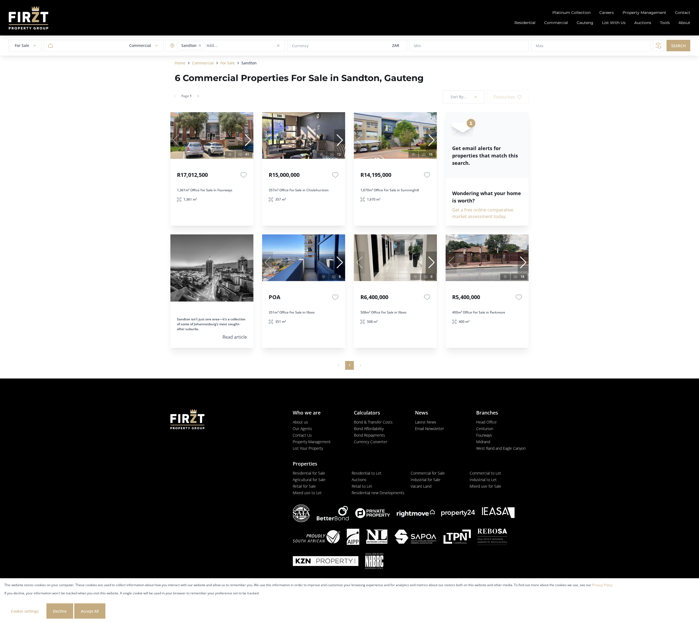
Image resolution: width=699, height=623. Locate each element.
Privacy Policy (602, 585)
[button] (200, 45)
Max (540, 45)
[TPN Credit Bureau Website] (457, 537)
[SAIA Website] (301, 513)
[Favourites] (243, 175)
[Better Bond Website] (333, 513)
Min (417, 45)
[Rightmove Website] (416, 513)
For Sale (227, 62)
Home (180, 62)
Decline (60, 611)
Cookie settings (25, 611)
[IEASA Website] (498, 513)
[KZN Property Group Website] (326, 561)
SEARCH (678, 45)
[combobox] (228, 45)
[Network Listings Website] (376, 537)
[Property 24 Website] (458, 513)
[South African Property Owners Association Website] (415, 537)
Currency (300, 45)
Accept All (90, 611)
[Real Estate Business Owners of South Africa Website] (492, 537)
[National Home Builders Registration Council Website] (374, 562)
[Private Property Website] (372, 513)
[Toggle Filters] (658, 45)
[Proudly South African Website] (316, 537)
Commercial (203, 62)
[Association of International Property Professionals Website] (353, 537)
